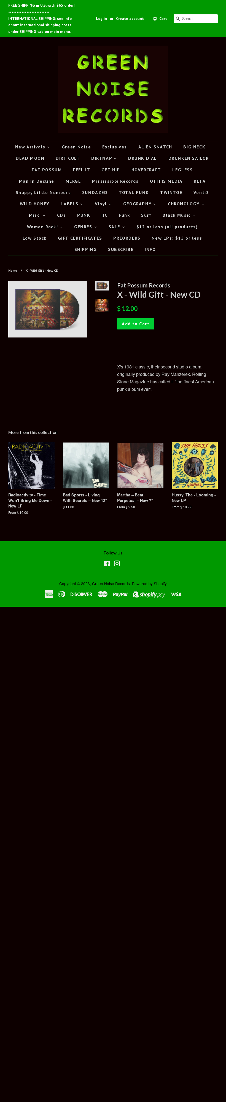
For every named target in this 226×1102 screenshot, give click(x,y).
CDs (61, 215)
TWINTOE (171, 192)
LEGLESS (182, 169)
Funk (124, 215)
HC (104, 215)
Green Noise (76, 147)
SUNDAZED (95, 192)
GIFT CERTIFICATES (80, 238)
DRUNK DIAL (142, 158)
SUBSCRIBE (120, 249)
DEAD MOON (30, 158)
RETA (200, 181)
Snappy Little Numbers (43, 192)
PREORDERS (126, 238)
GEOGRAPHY (138, 203)
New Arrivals (31, 147)
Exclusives (114, 147)
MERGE (73, 181)
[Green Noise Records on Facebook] (107, 564)
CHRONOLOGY (184, 203)
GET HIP (110, 169)
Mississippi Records (115, 181)
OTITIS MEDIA (166, 181)
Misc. (35, 215)
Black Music (177, 215)
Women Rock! (43, 226)
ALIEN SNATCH (155, 147)
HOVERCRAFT (146, 169)
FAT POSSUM (47, 169)
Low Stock (35, 238)
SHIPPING (85, 249)
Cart (163, 18)
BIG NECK (194, 147)
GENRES (84, 226)
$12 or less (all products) (167, 226)
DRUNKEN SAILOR (188, 158)
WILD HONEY (35, 203)
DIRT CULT (68, 158)
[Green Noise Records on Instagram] (117, 564)
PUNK (83, 215)
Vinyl (102, 203)
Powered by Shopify (149, 583)
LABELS (70, 203)
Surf (146, 215)
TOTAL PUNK (134, 192)
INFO (150, 249)
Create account (130, 18)
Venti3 (201, 192)
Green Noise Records (111, 583)
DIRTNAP (102, 158)
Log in (101, 18)
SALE (115, 226)
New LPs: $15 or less (177, 238)
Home (12, 270)
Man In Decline (36, 181)
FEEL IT (81, 169)
